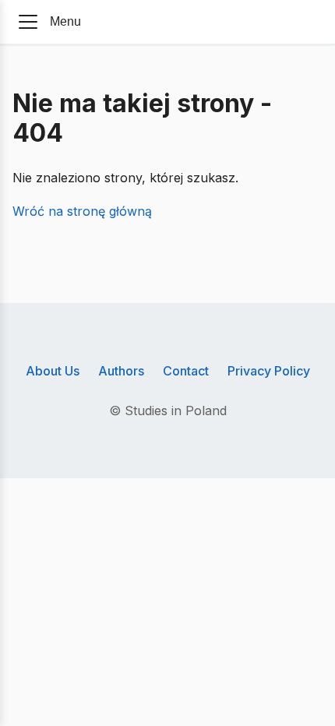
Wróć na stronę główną (82, 211)
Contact (186, 371)
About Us (52, 371)
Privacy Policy (268, 371)
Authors (121, 371)
